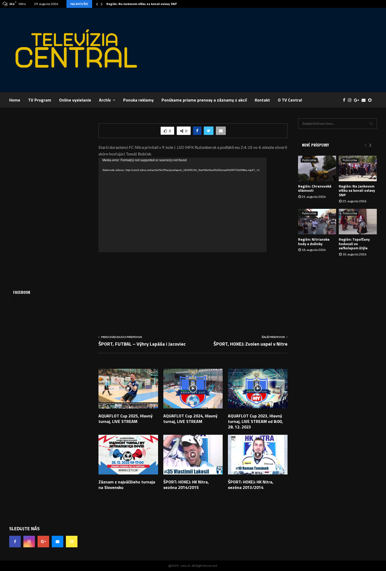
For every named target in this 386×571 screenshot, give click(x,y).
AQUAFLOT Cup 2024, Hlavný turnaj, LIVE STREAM (190, 419)
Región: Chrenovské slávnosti (314, 188)
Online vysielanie (75, 100)
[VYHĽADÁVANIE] (371, 123)
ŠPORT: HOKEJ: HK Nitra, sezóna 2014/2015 (186, 485)
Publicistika (309, 160)
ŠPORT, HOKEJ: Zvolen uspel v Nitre (250, 343)
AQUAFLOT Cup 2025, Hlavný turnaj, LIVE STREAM (125, 419)
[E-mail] (365, 100)
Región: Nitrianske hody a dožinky (314, 241)
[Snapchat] (371, 100)
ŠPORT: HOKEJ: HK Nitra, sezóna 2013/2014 (250, 485)
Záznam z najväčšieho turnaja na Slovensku (126, 485)
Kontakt (262, 100)
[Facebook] (345, 100)
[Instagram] (351, 100)
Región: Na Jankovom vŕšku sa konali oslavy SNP (141, 3)
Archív (105, 100)
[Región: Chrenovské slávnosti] (317, 168)
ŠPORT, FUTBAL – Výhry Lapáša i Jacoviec (142, 343)
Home (14, 100)
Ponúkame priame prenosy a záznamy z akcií (204, 100)
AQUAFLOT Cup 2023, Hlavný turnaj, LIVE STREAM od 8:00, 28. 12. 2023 (255, 421)
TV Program (39, 100)
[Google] (358, 100)
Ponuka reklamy (138, 100)
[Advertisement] (281, 50)
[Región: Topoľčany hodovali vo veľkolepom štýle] (358, 221)
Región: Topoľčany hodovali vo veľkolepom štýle (354, 243)
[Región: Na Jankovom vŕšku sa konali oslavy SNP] (358, 168)
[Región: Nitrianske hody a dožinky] (317, 221)
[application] (182, 205)
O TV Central (290, 100)
